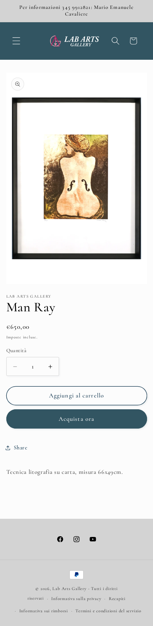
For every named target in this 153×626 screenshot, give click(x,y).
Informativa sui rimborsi (43, 610)
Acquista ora (76, 419)
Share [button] (20, 447)
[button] (16, 41)
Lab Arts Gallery (69, 588)
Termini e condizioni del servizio (108, 610)
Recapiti (117, 598)
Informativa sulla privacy (76, 598)
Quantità (16, 350)
